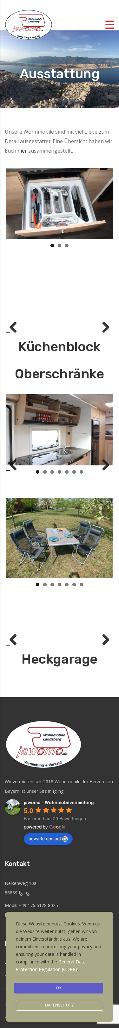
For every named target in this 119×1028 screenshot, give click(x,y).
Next (103, 327)
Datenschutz (59, 1005)
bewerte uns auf (45, 838)
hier (22, 150)
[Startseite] (28, 24)
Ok (59, 988)
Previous (15, 327)
